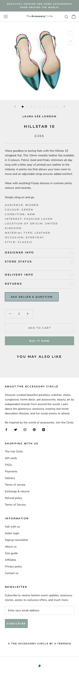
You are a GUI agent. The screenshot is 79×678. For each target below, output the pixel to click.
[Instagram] (24, 429)
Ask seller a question (32, 296)
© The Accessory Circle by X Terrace (39, 643)
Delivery (10, 478)
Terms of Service (15, 505)
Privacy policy (13, 566)
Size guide (11, 553)
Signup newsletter (16, 540)
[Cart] (73, 17)
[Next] (64, 106)
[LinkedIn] (43, 429)
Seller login (12, 533)
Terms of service (15, 485)
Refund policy (13, 498)
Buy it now (39, 340)
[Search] (66, 16)
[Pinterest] (34, 429)
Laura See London (39, 116)
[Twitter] (15, 429)
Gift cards (11, 458)
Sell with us (12, 527)
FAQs (8, 465)
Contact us (11, 573)
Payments (11, 471)
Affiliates (10, 560)
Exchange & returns (17, 491)
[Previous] (15, 106)
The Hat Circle (14, 451)
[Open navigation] (6, 16)
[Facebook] (6, 429)
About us (11, 546)
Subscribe (16, 623)
